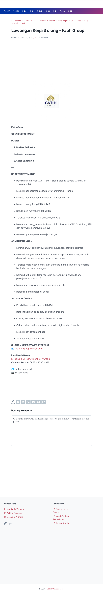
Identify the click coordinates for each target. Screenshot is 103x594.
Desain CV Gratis (14, 517)
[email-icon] (10, 524)
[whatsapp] (28, 402)
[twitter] (23, 402)
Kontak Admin (62, 523)
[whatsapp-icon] (5, 524)
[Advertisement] (51, 60)
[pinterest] (38, 402)
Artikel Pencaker (14, 513)
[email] (43, 402)
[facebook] (18, 402)
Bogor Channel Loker (55, 589)
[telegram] (33, 402)
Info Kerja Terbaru (15, 509)
